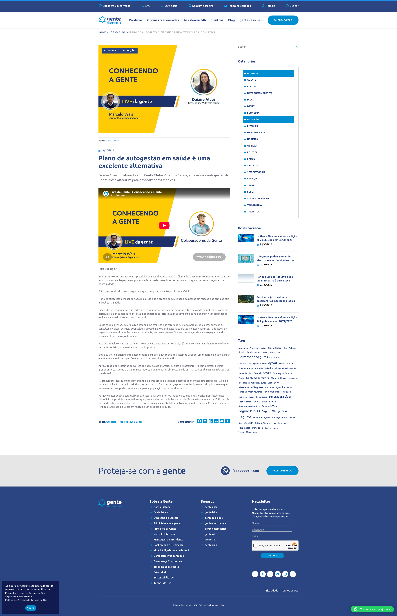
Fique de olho (245, 373)
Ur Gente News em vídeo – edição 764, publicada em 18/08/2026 (277, 319)
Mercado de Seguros (251, 387)
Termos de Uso (290, 590)
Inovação (128, 50)
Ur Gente (266, 428)
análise (262, 348)
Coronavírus (274, 352)
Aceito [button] (30, 608)
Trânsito (253, 211)
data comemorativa (259, 93)
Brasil (241, 352)
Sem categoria (256, 172)
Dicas (250, 99)
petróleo (243, 397)
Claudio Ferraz (253, 352)
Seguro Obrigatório (274, 411)
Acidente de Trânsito (248, 348)
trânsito (256, 427)
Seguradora (261, 397)
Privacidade (271, 590)
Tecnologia (254, 205)
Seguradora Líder (280, 396)
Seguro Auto (269, 401)
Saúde (139, 422)
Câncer (263, 364)
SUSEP (250, 192)
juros (263, 383)
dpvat (273, 363)
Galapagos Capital (282, 373)
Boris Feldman (290, 348)
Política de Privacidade (17, 600)
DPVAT (251, 106)
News (289, 387)
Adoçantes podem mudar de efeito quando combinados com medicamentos (275, 258)
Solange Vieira (279, 417)
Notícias (252, 139)
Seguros (252, 165)
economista (257, 368)
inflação (282, 378)
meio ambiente (256, 132)
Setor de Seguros (262, 417)
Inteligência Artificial (249, 383)
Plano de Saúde (127, 422)
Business (110, 50)
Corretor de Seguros (253, 357)
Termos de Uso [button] (39, 600)
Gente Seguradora (257, 377)
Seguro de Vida (269, 406)
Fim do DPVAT (289, 368)
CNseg (264, 352)
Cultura (252, 86)
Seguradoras (245, 402)
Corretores (274, 357)
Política (252, 152)
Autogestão (111, 422)
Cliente (251, 80)
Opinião (252, 146)
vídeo (275, 428)
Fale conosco (282, 470)
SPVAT (250, 185)
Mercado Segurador (275, 387)
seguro (256, 401)
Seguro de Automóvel (249, 406)
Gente (242, 378)
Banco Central (275, 348)
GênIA (273, 378)
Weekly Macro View (248, 432)
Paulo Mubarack (272, 392)
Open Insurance (255, 392)
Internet (252, 126)
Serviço (252, 178)
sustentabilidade (258, 198)
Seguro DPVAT (250, 411)
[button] (372, 609)
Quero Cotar (283, 20)
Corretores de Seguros (249, 364)
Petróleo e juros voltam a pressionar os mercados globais (276, 299)
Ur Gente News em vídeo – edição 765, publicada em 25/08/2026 (277, 238)
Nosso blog (117, 32)
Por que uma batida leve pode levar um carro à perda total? (275, 278)
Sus (240, 423)
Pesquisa (286, 392)
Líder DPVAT (275, 382)
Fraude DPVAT (262, 373)
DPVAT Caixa (286, 363)
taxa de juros (279, 423)
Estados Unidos (273, 368)
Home (102, 32)
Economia (253, 113)
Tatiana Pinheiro (263, 423)
